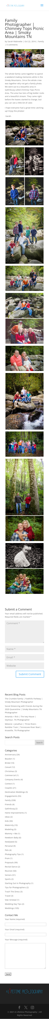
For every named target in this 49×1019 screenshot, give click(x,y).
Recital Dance (11, 866)
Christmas (9, 771)
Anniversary (10, 754)
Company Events (12, 779)
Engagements (11, 796)
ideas (7, 817)
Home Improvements (14, 812)
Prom (7, 858)
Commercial (10, 775)
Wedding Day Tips (13, 904)
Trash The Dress (12, 891)
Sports (8, 879)
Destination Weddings (15, 792)
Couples (8, 788)
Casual (8, 767)
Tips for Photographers (15, 887)
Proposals (9, 862)
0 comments (12, 44)
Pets (7, 850)
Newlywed (9, 841)
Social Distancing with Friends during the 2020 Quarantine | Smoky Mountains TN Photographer (23, 709)
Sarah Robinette (15, 41)
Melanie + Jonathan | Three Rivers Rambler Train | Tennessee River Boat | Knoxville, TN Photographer (23, 727)
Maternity (9, 825)
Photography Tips (13, 854)
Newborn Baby (11, 837)
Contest (8, 783)
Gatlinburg (10, 808)
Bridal (7, 763)
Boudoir (8, 758)
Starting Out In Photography (17, 883)
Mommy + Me (11, 833)
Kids (7, 821)
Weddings (9, 908)
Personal (9, 846)
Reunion (9, 871)
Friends (8, 804)
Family (41, 41)
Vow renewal (10, 900)
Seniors (8, 875)
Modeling (9, 829)
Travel (7, 895)
